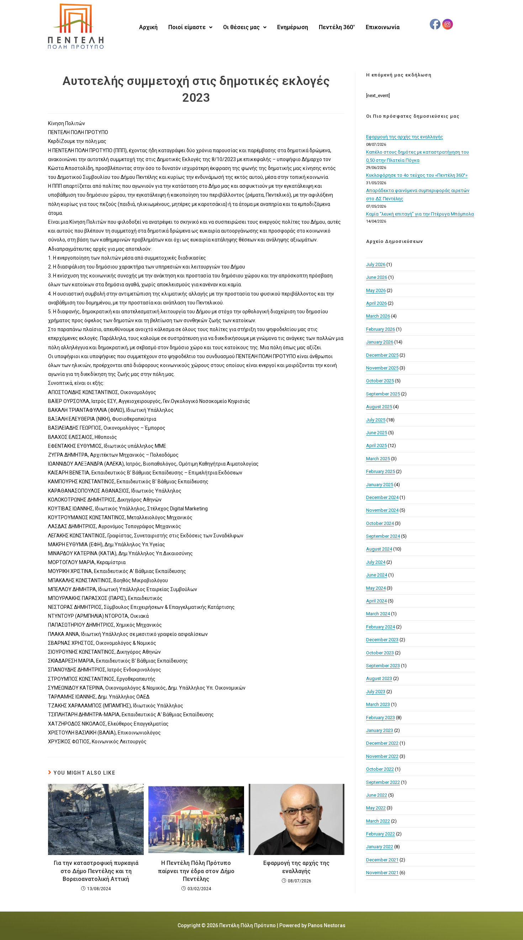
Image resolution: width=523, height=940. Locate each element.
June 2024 (376, 575)
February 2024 (380, 627)
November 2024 (382, 510)
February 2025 (380, 471)
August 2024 (379, 549)
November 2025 (382, 368)
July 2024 (375, 562)
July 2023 (375, 691)
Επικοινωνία (383, 27)
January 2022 (379, 846)
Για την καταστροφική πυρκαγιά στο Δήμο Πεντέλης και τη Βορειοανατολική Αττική (96, 871)
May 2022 (376, 808)
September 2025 (383, 394)
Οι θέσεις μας (241, 27)
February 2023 (380, 717)
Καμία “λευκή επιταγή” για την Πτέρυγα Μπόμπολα (420, 214)
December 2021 (382, 859)
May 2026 (376, 290)
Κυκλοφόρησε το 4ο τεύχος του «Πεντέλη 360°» (416, 175)
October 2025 (380, 380)
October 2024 (380, 523)
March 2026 (378, 316)
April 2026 (376, 303)
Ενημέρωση (292, 27)
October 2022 (380, 769)
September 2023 (383, 665)
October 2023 (380, 652)
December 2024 (382, 497)
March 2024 (378, 613)
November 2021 (382, 872)
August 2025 (379, 406)
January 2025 (379, 484)
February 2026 (380, 329)
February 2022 (380, 834)
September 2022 (383, 782)
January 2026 (379, 342)
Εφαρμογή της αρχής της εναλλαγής (296, 867)
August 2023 (379, 678)
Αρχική (148, 27)
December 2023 (382, 639)
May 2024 (376, 588)
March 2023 (378, 704)
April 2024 (376, 601)
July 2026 (375, 264)
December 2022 (382, 743)
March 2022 (378, 821)
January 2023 (379, 730)
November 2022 (382, 756)
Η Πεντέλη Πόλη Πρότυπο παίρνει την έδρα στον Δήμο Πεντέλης (196, 871)
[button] (190, 27)
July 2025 (375, 420)
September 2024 (383, 536)
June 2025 (376, 432)
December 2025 (382, 355)
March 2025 (378, 458)
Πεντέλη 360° (337, 27)
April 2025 (376, 445)
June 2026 (376, 277)
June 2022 (376, 795)
